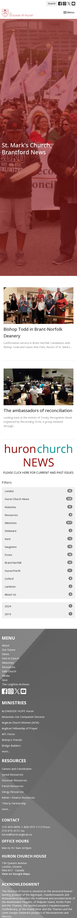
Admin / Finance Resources (18, 797)
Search (52, 3)
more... (6, 751)
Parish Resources (12, 786)
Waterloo (38, 507)
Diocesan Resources (14, 780)
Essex (38, 554)
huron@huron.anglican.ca (17, 834)
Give (5, 680)
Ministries (38, 523)
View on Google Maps (16, 874)
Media (5, 675)
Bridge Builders (11, 745)
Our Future (8, 649)
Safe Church (9, 671)
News (5, 654)
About (5, 645)
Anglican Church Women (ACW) (20, 722)
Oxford (38, 578)
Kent (38, 539)
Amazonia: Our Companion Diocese (23, 717)
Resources (38, 515)
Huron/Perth (38, 570)
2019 (38, 614)
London (38, 491)
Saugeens (38, 547)
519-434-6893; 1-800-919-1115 (22, 827)
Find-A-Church (10, 658)
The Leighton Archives (15, 684)
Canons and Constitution (17, 769)
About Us (38, 594)
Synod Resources (12, 774)
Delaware (38, 531)
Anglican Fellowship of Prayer (20, 728)
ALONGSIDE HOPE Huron (18, 711)
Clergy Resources (13, 792)
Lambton (38, 586)
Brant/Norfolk (38, 562)
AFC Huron (8, 734)
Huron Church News (38, 499)
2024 (38, 606)
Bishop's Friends (12, 740)
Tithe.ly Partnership (14, 803)
